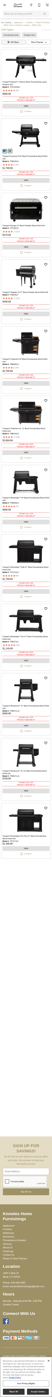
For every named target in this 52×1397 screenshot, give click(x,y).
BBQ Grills (36, 25)
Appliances (18, 22)
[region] (26, 1377)
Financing (8, 1251)
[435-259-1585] (39, 5)
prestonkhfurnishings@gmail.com (27, 1286)
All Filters (15, 42)
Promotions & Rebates (14, 1240)
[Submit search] (45, 13)
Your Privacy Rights (26, 1383)
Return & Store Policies (15, 1258)
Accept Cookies (38, 1392)
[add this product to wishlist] (45, 54)
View (26, 106)
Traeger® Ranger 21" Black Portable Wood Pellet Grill (23, 226)
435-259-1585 (18, 1282)
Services (7, 1244)
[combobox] (39, 42)
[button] (4, 5)
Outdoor (29, 22)
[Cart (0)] (47, 5)
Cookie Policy (15, 1378)
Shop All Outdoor (43, 22)
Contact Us (8, 1255)
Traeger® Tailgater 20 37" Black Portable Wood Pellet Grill (25, 292)
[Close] (48, 1361)
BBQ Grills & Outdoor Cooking (16, 25)
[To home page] (18, 5)
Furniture (7, 1229)
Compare (27, 111)
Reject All (13, 1392)
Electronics (8, 1236)
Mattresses (8, 1233)
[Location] (31, 5)
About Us (7, 1247)
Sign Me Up (26, 1192)
